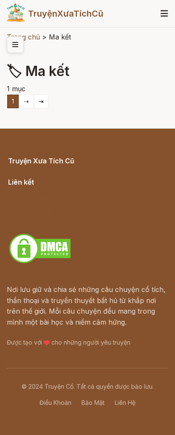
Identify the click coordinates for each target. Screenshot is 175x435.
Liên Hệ (125, 402)
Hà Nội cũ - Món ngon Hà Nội (57, 202)
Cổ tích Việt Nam (35, 170)
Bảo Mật (93, 402)
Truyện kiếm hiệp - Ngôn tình (56, 213)
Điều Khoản (55, 402)
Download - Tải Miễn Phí (48, 224)
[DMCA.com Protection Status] (40, 262)
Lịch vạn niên (29, 192)
